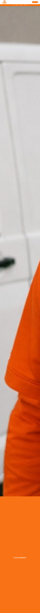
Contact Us (25, 5)
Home (13, 5)
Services (17, 5)
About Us (21, 5)
